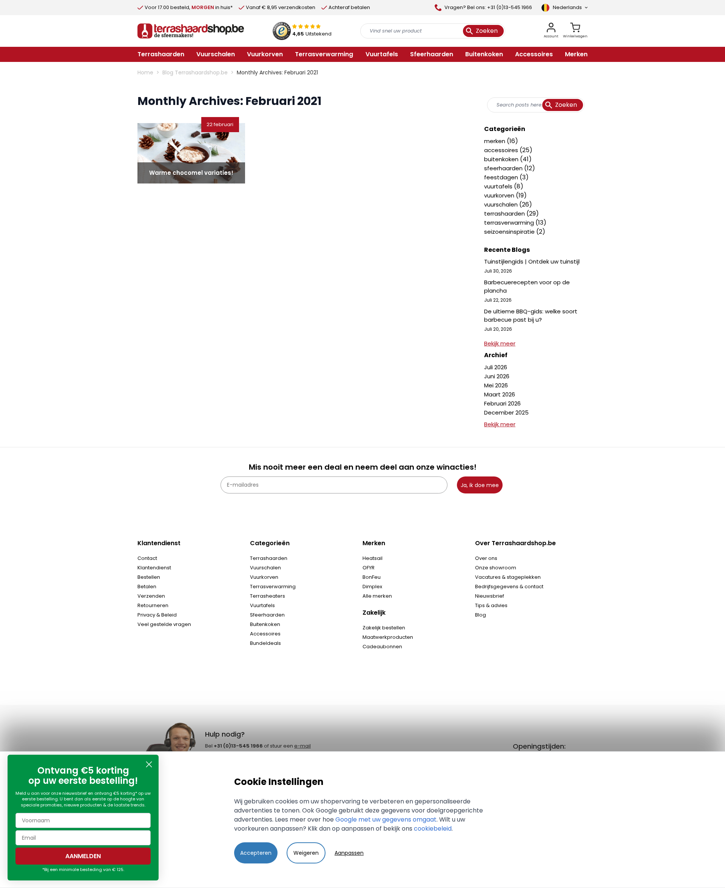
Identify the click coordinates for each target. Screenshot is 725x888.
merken (495, 141)
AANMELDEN (83, 856)
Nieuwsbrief (489, 596)
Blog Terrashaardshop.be (195, 72)
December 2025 (506, 412)
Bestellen (148, 577)
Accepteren (255, 853)
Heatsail (372, 558)
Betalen (146, 586)
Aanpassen (349, 853)
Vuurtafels (262, 605)
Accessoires (265, 633)
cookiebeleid (433, 828)
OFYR (368, 567)
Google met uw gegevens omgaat (386, 819)
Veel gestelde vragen (164, 624)
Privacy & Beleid (157, 614)
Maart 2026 (499, 394)
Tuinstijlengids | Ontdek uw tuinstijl (532, 261)
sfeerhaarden (504, 168)
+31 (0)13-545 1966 (238, 745)
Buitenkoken (265, 624)
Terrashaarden (268, 558)
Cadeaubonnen (382, 646)
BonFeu (371, 577)
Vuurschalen (265, 567)
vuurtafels (499, 186)
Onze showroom (495, 567)
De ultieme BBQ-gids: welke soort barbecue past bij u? (530, 315)
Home (145, 72)
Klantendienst (154, 567)
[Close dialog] (149, 764)
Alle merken (377, 596)
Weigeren (306, 853)
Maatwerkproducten (387, 637)
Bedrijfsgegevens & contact (509, 586)
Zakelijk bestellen (383, 627)
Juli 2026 (495, 367)
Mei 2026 (496, 385)
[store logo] (190, 31)
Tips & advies (491, 605)
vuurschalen (501, 204)
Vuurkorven (264, 577)
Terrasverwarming (273, 586)
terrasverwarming (509, 223)
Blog (480, 614)
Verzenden (151, 596)
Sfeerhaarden (267, 614)
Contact (147, 558)
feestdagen (502, 177)
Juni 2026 (496, 376)
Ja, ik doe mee (480, 485)
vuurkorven (500, 195)
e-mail (302, 745)
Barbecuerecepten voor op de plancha (527, 286)
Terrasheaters (267, 596)
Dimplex (372, 586)
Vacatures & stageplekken (508, 577)
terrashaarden (505, 213)
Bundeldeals (265, 643)
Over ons (486, 558)
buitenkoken (502, 159)
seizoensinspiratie (510, 232)
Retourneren (152, 605)
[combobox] (536, 105)
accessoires (502, 150)
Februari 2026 (502, 403)
